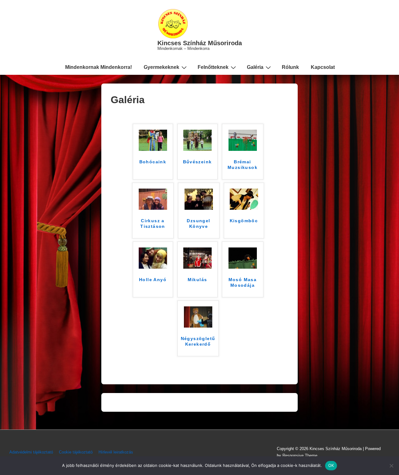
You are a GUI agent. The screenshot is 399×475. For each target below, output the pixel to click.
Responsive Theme (299, 455)
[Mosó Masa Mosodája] (242, 267)
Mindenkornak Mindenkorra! (98, 67)
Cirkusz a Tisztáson (152, 223)
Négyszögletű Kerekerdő (198, 341)
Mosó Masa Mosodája (242, 282)
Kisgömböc (244, 220)
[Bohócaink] (153, 149)
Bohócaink (152, 161)
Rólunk (290, 67)
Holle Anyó (152, 279)
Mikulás (197, 279)
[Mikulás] (197, 267)
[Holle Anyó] (153, 267)
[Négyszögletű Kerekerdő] (198, 326)
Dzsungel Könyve (198, 223)
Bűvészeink (197, 161)
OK (331, 465)
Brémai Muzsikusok (242, 164)
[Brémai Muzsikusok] (242, 149)
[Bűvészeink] (197, 149)
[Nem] (391, 466)
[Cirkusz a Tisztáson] (153, 208)
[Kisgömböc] (244, 208)
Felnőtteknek (213, 67)
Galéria (255, 67)
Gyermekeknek (161, 67)
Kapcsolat (323, 67)
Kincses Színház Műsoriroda (199, 43)
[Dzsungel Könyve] (199, 208)
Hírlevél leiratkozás (116, 452)
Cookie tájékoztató (76, 452)
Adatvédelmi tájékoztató (31, 452)
